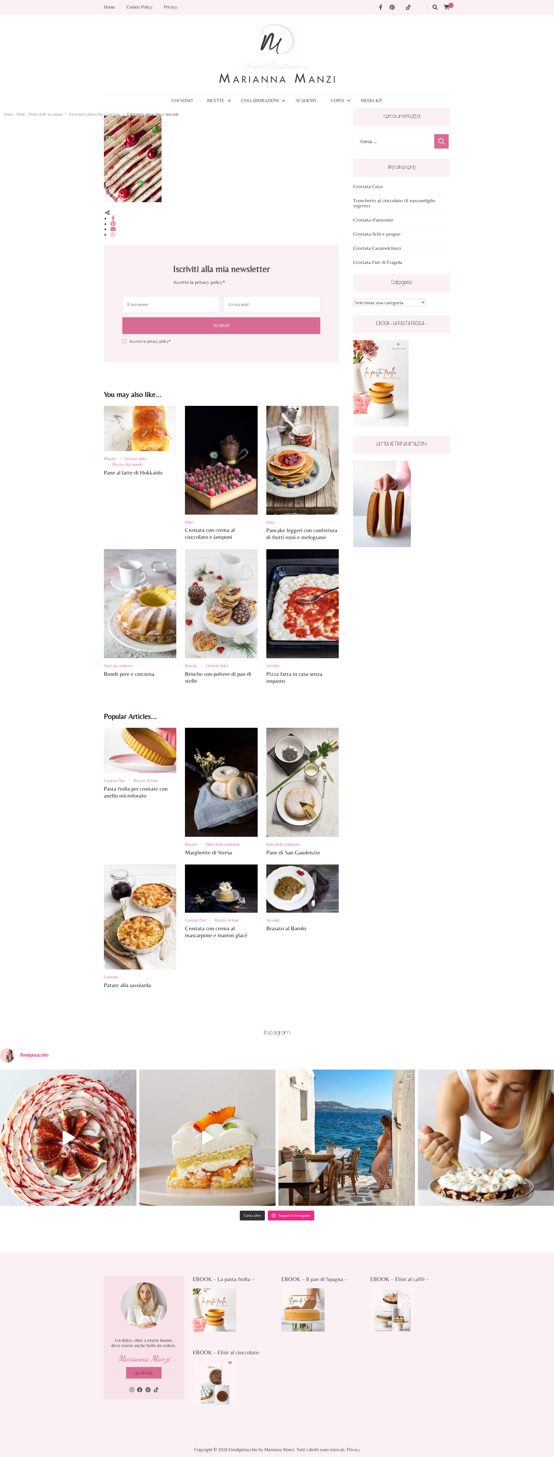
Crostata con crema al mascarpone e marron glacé (216, 931)
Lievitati (272, 665)
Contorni (111, 977)
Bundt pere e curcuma (129, 673)
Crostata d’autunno (373, 220)
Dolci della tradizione (223, 844)
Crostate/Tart (114, 780)
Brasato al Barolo (286, 928)
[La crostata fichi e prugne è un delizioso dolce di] (68, 1138)
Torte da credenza (118, 665)
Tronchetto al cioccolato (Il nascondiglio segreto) (394, 203)
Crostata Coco (368, 186)
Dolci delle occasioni (45, 114)
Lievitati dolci (136, 458)
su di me (144, 1373)
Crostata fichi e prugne (376, 234)
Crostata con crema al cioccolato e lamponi (210, 533)
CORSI (337, 100)
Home (109, 7)
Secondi (272, 920)
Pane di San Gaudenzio (293, 852)
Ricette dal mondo (128, 464)
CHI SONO (182, 100)
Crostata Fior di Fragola (377, 262)
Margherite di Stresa (208, 852)
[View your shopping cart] (446, 7)
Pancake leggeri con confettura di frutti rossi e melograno (301, 533)
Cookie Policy (139, 7)
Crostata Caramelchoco (377, 248)
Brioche (110, 458)
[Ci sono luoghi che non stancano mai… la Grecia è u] (346, 1138)
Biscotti (191, 844)
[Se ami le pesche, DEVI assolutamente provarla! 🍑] (207, 1138)
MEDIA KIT (371, 100)
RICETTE (215, 100)
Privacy (170, 7)
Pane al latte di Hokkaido (133, 472)
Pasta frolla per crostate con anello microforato (136, 792)
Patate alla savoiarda (127, 985)
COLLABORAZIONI (260, 100)
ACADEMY (306, 100)
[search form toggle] (435, 7)
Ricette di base (146, 780)
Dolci (21, 114)
